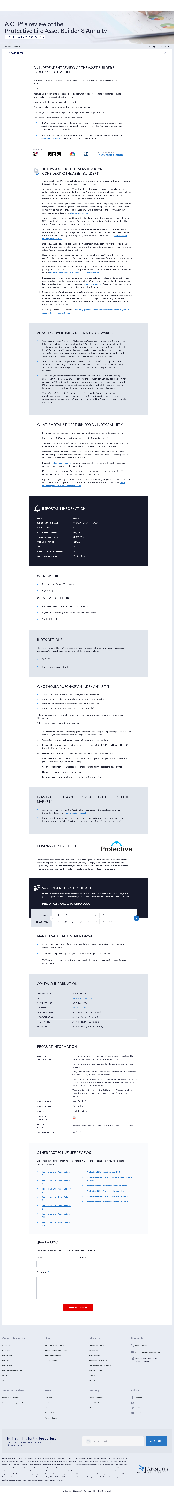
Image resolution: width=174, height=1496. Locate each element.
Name (40, 1257)
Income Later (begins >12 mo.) (56, 1350)
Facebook (139, 1398)
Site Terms (49, 1408)
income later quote (92, 284)
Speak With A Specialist (98, 1403)
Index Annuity (94, 1355)
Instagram (139, 1403)
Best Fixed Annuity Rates (55, 1345)
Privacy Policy (50, 1413)
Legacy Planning (51, 1360)
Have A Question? (96, 1398)
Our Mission (7, 1355)
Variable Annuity (95, 1371)
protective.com (79, 1007)
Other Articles (94, 1381)
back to (13, 47)
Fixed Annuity (94, 1350)
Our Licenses (50, 1403)
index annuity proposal (75, 813)
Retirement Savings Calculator (14, 1403)
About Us (6, 1345)
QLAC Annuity (94, 1376)
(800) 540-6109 (141, 1346)
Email (84, 1257)
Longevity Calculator (10, 1398)
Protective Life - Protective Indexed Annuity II (108, 1202)
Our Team (6, 1376)
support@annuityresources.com (147, 1352)
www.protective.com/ (82, 998)
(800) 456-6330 (79, 1003)
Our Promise (7, 1366)
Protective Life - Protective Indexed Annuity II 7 (109, 1196)
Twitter (138, 1408)
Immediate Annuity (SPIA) (99, 1360)
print (150, 47)
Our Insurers (7, 1381)
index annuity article (50, 138)
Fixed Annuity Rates (97, 1345)
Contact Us (6, 1350)
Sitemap (92, 1408)
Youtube (139, 1413)
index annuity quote (78, 213)
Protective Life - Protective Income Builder (107, 1186)
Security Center (51, 1418)
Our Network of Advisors (12, 1371)
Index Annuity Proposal (54, 1355)
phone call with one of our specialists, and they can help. (75, 272)
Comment (42, 1272)
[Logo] (153, 1467)
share (163, 47)
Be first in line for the (31, 1438)
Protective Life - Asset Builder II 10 (103, 1172)
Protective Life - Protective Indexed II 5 (105, 1191)
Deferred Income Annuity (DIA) (101, 1366)
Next (136, 918)
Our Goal (5, 1360)
